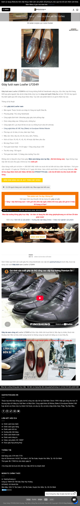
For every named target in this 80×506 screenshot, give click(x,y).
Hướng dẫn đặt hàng (11, 432)
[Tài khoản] (73, 9)
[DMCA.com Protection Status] (7, 490)
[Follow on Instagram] (7, 411)
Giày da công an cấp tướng (51, 16)
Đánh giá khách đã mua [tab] (42, 257)
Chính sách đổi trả (10, 429)
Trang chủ (20, 16)
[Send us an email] (14, 411)
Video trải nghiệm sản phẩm (63, 220)
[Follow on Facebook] (3, 411)
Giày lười (15, 265)
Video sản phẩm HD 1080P (14, 440)
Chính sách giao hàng (11, 427)
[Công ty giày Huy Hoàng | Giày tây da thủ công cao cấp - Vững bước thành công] (40, 9)
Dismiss (51, 5)
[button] (74, 500)
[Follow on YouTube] (18, 411)
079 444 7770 (17, 456)
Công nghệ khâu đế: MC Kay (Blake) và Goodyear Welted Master (27, 128)
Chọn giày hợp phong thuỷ (13, 443)
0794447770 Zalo (40, 172)
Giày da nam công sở (10, 332)
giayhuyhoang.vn (56, 262)
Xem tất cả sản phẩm (22, 220)
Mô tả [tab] (31, 257)
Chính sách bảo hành (11, 424)
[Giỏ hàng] (77, 9)
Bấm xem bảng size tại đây (39, 159)
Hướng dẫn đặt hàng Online (42, 220)
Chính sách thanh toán (11, 435)
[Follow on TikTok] (11, 411)
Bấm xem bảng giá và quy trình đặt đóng (22, 180)
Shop (31, 16)
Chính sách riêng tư (11, 437)
